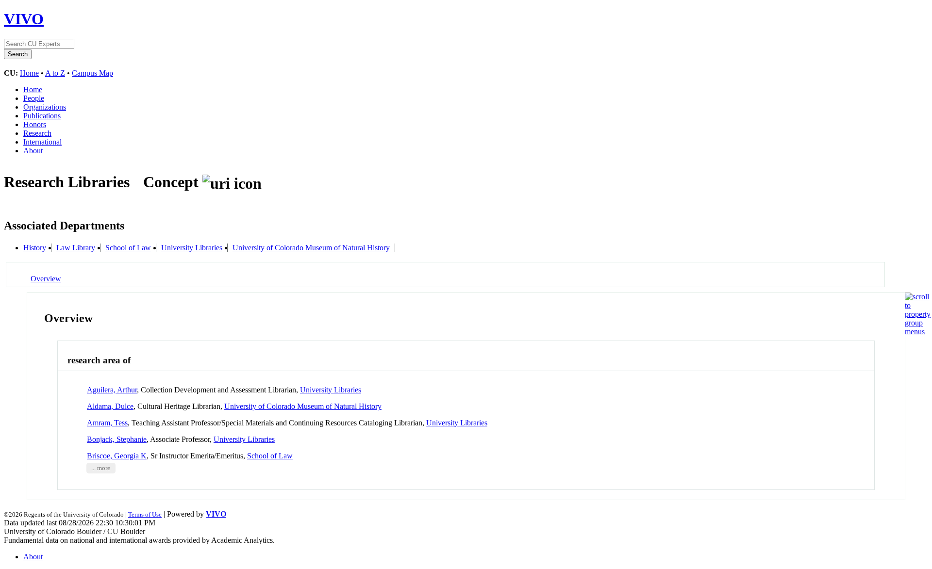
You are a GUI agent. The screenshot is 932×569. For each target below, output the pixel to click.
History (34, 248)
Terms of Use (145, 514)
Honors (34, 124)
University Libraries (191, 248)
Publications (42, 116)
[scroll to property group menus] (918, 331)
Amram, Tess (107, 423)
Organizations (44, 107)
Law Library (75, 248)
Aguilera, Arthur (112, 390)
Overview (46, 279)
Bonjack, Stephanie (117, 439)
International (42, 142)
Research (37, 133)
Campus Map (92, 73)
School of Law (128, 248)
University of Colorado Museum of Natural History (311, 248)
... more (100, 468)
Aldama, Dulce (110, 406)
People (33, 98)
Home (29, 73)
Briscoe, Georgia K (117, 456)
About (33, 150)
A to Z (55, 73)
